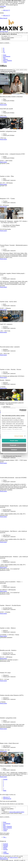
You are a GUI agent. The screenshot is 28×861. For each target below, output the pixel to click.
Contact (5, 830)
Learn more (3, 6)
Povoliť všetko (14, 440)
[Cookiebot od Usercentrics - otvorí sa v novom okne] (19, 410)
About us (5, 829)
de (3, 51)
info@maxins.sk (7, 798)
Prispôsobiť (13, 445)
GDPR (5, 852)
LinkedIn (5, 846)
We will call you (4, 31)
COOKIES (6, 853)
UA (4, 52)
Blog (4, 825)
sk (3, 48)
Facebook (5, 844)
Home (4, 822)
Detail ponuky (3, 104)
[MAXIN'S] (11, 30)
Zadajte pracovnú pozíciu (6, 69)
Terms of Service (14, 857)
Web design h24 (4, 859)
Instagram (5, 845)
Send (3, 810)
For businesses (6, 823)
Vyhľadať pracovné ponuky (8, 71)
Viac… (5, 837)
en (3, 49)
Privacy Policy (3, 857)
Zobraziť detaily (18, 436)
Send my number (6, 39)
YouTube (5, 849)
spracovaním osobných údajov (16, 812)
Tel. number (4, 36)
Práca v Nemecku (7, 826)
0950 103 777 (6, 10)
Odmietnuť (14, 449)
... (3, 787)
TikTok (5, 848)
